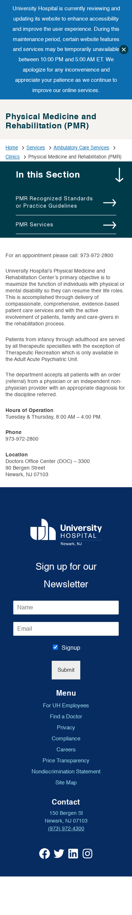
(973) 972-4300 (66, 828)
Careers (66, 749)
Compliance (66, 738)
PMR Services (35, 224)
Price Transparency (66, 760)
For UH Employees (66, 705)
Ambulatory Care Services (81, 148)
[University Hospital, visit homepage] (66, 532)
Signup (71, 648)
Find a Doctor (66, 716)
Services (35, 148)
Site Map (66, 782)
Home (12, 148)
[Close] (123, 49)
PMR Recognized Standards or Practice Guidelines (54, 202)
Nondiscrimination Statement (66, 771)
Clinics (13, 157)
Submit (66, 670)
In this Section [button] (48, 174)
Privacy (66, 727)
